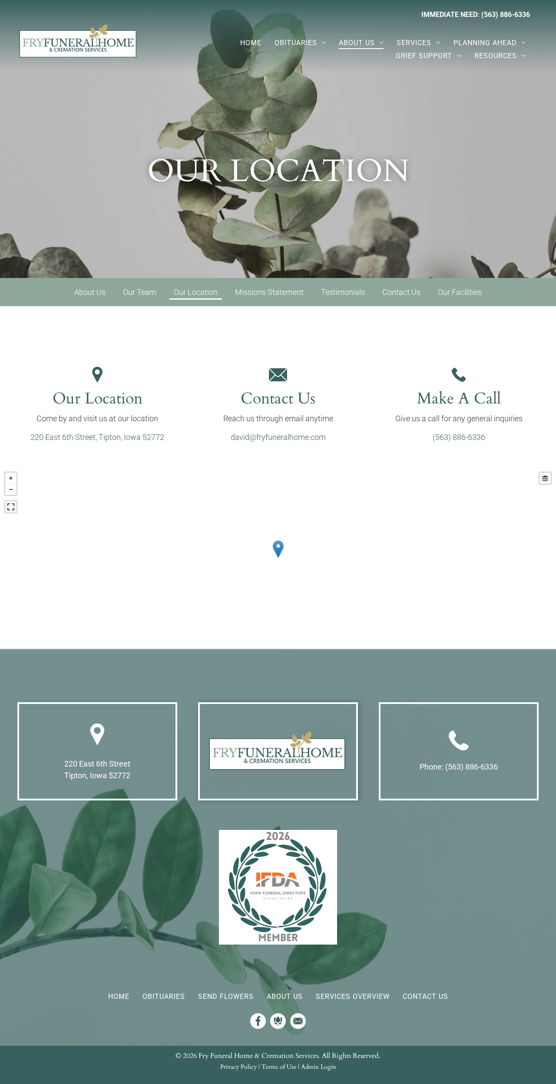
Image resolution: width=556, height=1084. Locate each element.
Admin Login (318, 1067)
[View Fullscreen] (11, 506)
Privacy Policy (238, 1067)
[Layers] (545, 478)
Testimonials (343, 292)
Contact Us (401, 292)
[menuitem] (251, 42)
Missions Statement (269, 292)
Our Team (139, 292)
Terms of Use (278, 1067)
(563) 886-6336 (459, 437)
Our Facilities (460, 292)
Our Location (196, 292)
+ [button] (11, 478)
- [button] (11, 489)
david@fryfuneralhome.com (278, 437)
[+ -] (278, 558)
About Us (90, 292)
